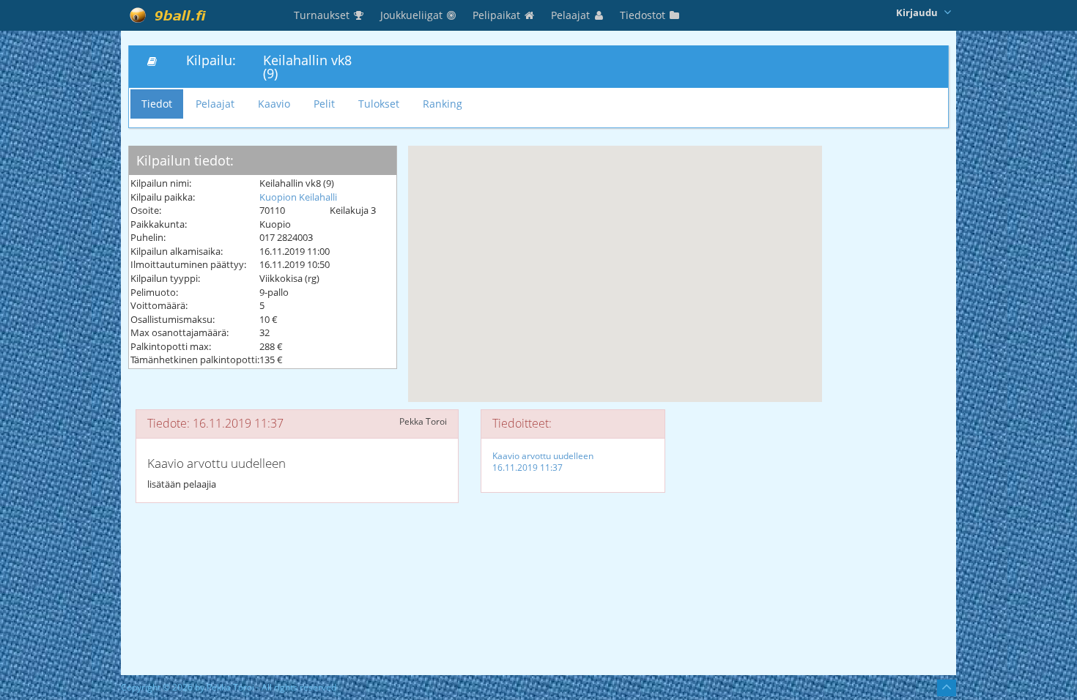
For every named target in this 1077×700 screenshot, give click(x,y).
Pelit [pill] (324, 104)
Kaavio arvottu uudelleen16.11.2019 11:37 (542, 462)
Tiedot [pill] (156, 104)
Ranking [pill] (442, 104)
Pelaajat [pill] (215, 104)
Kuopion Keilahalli (298, 197)
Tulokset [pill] (378, 104)
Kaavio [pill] (274, 104)
